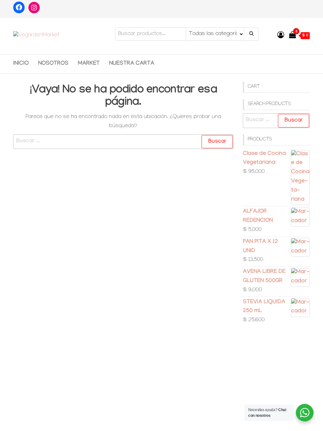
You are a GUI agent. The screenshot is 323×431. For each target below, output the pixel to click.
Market (89, 64)
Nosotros (53, 64)
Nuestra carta (131, 64)
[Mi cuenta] (280, 36)
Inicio (21, 64)
